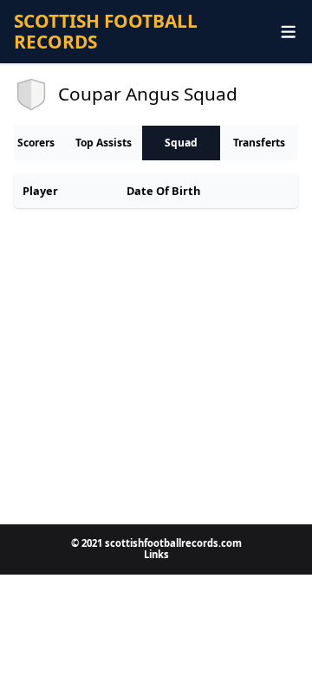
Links (156, 554)
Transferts (259, 142)
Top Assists (103, 142)
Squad (181, 142)
